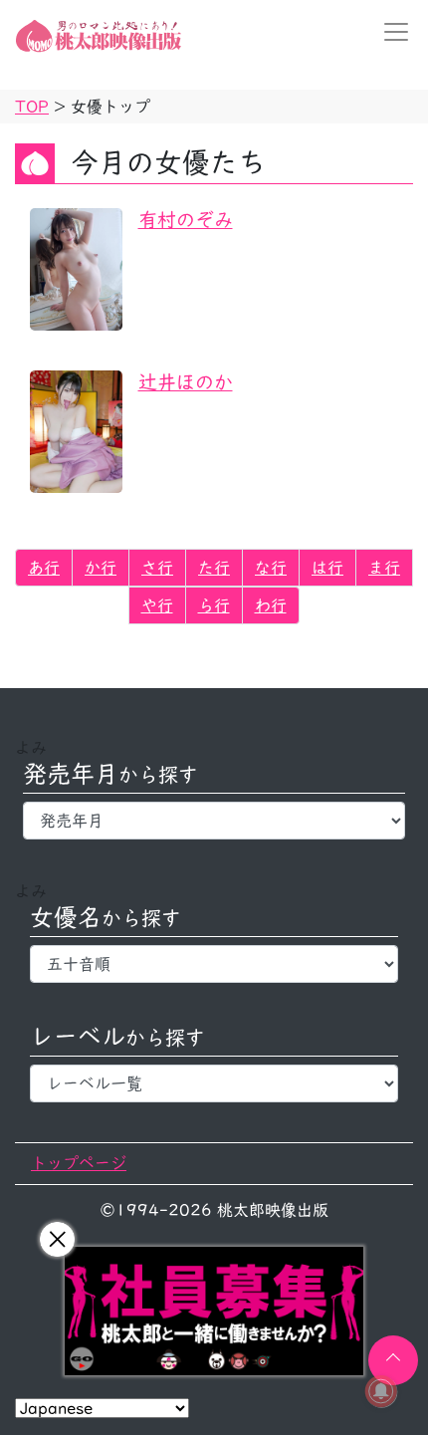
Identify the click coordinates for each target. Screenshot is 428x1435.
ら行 (214, 605)
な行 (271, 568)
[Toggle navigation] (390, 32)
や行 (157, 605)
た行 (214, 568)
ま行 (384, 568)
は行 (327, 568)
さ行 (157, 568)
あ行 (44, 568)
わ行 (271, 605)
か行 (100, 568)
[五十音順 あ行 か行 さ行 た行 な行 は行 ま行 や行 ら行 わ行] (214, 964)
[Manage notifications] (381, 1391)
